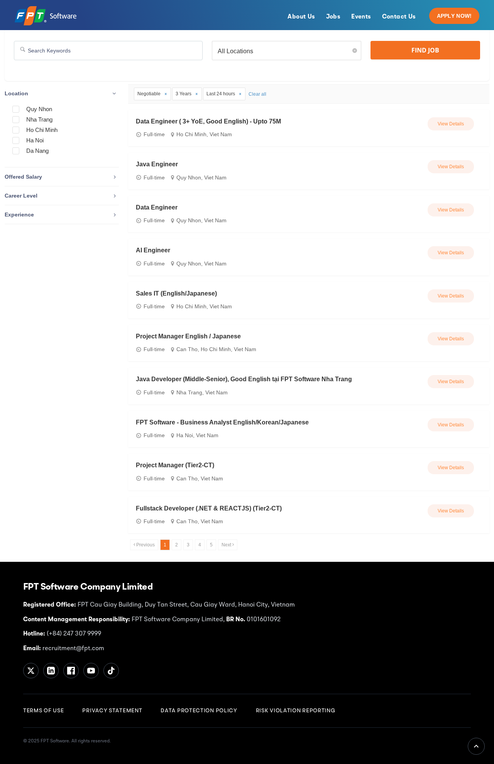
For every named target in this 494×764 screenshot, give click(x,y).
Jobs (333, 17)
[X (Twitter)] (31, 670)
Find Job (425, 50)
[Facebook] (71, 670)
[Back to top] (476, 746)
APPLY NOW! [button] (454, 16)
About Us (301, 17)
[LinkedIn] (51, 670)
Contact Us (399, 17)
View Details (451, 124)
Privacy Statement (112, 710)
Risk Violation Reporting (295, 710)
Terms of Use (43, 710)
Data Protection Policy (199, 710)
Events (361, 17)
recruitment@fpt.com (72, 649)
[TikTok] (111, 670)
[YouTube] (91, 670)
